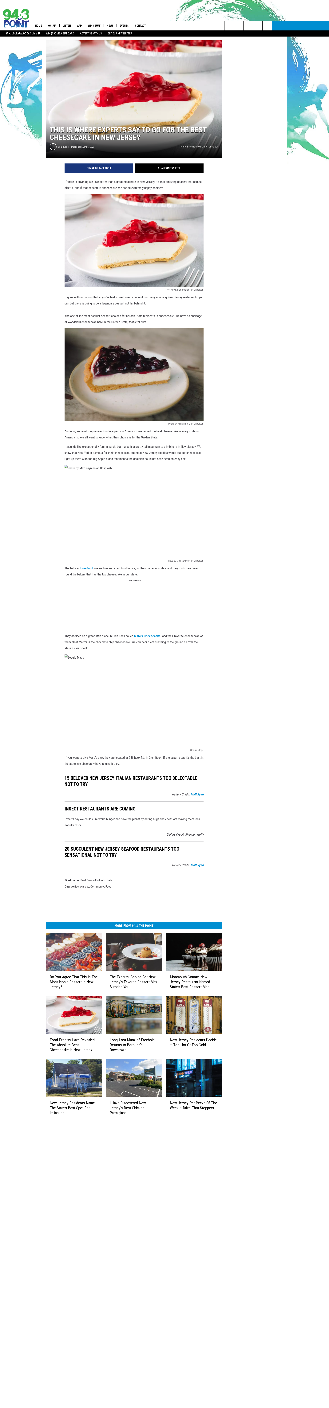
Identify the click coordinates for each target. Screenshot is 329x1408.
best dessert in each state (96, 880)
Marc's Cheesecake (147, 636)
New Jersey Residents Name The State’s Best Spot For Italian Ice (72, 1108)
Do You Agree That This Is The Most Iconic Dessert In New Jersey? (74, 982)
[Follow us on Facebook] (238, 25)
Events (124, 25)
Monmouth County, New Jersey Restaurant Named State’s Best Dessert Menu (190, 982)
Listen (67, 25)
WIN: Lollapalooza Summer (23, 33)
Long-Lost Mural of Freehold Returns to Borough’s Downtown (132, 1045)
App (79, 25)
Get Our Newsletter (120, 33)
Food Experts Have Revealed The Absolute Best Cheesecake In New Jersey (72, 1045)
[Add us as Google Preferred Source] (229, 25)
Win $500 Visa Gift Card (60, 33)
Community (97, 886)
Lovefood (86, 568)
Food (108, 886)
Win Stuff (94, 25)
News (110, 25)
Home (38, 25)
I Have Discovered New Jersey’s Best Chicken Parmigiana (128, 1108)
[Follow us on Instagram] (248, 25)
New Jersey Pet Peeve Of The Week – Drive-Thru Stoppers (193, 1105)
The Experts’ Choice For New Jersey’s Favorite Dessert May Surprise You (133, 982)
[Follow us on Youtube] (267, 25)
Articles (84, 886)
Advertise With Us (91, 33)
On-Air (52, 25)
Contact (140, 25)
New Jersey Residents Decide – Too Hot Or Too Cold (193, 1042)
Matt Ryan (197, 794)
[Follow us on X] (257, 25)
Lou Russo (63, 146)
